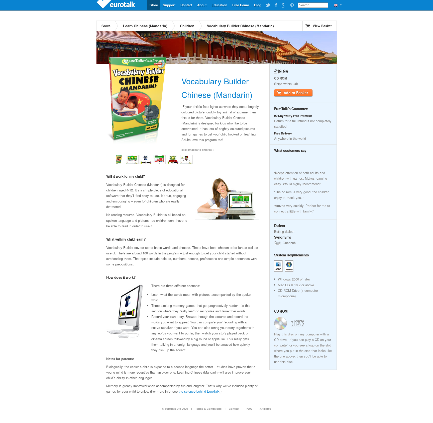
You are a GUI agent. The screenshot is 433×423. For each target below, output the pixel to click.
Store (154, 5)
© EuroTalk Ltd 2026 (175, 408)
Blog (257, 5)
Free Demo (240, 5)
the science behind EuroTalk (199, 391)
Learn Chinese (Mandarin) (145, 25)
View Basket (322, 25)
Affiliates (265, 408)
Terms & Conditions (208, 408)
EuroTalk (116, 5)
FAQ (249, 408)
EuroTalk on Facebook (276, 5)
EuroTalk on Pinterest (292, 5)
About (201, 5)
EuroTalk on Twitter (268, 5)
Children (187, 25)
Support (169, 5)
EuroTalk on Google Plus (284, 5)
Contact (186, 5)
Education (219, 5)
